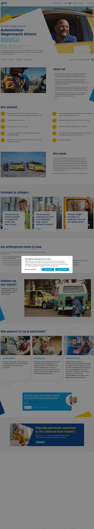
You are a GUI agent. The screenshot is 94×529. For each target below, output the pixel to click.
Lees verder (55, 266)
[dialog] (47, 264)
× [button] (70, 257)
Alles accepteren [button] (62, 269)
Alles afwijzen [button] (48, 269)
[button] (30, 269)
